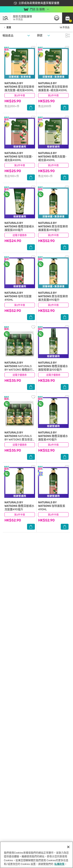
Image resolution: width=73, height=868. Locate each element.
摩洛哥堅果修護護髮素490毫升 (53, 226)
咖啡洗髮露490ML (18, 296)
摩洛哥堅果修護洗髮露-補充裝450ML (19, 87)
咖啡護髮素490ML (51, 506)
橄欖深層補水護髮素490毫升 (53, 436)
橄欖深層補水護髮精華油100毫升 (53, 366)
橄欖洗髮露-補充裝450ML (52, 156)
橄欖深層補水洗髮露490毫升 (19, 506)
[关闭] (68, 847)
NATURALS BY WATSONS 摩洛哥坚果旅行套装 (18, 438)
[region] (36, 854)
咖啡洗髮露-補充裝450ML (18, 156)
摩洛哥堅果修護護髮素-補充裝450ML (53, 87)
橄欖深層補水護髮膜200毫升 (19, 226)
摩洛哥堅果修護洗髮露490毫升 (53, 296)
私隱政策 (59, 864)
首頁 (8, 27)
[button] (67, 17)
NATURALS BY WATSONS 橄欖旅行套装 (18, 368)
